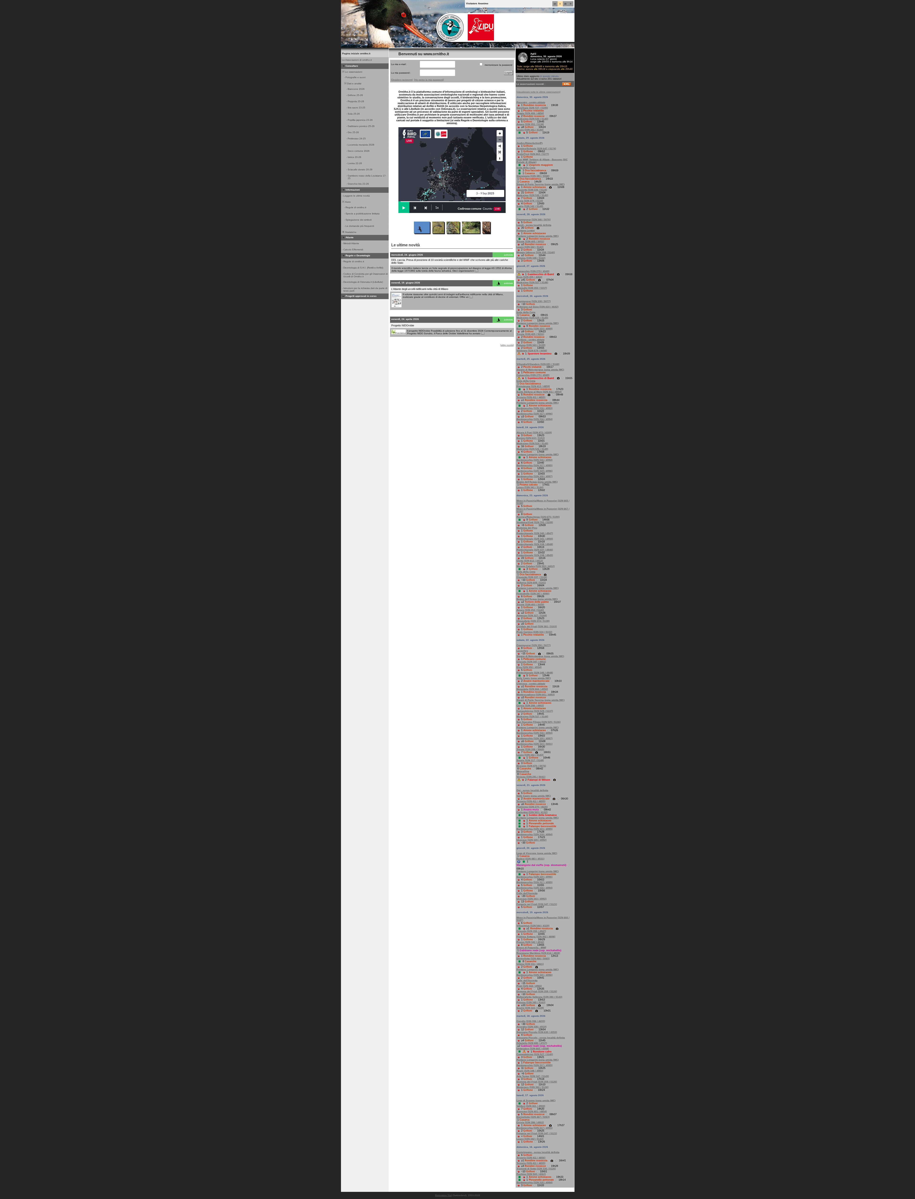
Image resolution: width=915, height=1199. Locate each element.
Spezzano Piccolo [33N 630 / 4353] (537, 1032)
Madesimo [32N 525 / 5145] (532, 317)
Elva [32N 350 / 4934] (529, 667)
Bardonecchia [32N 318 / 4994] (534, 834)
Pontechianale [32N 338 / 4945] (535, 555)
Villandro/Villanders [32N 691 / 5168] (538, 364)
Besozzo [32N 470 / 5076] (531, 765)
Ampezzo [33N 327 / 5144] (532, 615)
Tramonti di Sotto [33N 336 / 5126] (536, 1168)
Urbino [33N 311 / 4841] (530, 964)
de (565, 4)
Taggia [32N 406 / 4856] (530, 113)
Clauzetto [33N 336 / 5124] (532, 189)
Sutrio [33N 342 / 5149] (530, 206)
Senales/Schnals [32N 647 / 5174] (536, 148)
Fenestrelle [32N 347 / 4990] (533, 593)
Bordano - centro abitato (530, 339)
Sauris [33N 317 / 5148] (530, 760)
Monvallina (523, 771)
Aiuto (347, 202)
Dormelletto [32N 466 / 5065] (533, 958)
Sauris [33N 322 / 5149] (530, 1008)
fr (570, 4)
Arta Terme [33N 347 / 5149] (533, 1076)
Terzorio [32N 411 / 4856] (531, 1157)
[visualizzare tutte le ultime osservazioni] (538, 92)
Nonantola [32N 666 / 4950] (532, 689)
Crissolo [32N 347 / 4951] (531, 661)
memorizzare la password (498, 65)
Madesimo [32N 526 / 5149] (532, 449)
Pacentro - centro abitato (531, 102)
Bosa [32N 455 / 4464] (529, 277)
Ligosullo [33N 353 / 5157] (532, 288)
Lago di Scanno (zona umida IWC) (536, 1100)
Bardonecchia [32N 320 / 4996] (534, 876)
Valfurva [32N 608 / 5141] (531, 582)
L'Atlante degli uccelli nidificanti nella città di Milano (419, 289)
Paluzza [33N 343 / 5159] (531, 345)
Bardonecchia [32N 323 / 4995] (534, 829)
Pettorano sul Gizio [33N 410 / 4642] (537, 306)
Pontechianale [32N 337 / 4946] (535, 549)
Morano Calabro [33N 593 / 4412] (535, 566)
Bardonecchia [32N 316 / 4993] (534, 408)
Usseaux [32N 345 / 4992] (531, 840)
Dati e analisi (353, 83)
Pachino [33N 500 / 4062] (531, 1174)
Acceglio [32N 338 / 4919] (531, 1026)
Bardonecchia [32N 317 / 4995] (534, 465)
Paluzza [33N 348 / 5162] (531, 258)
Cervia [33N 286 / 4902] (530, 705)
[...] (476, 270)
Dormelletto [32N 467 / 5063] (533, 1117)
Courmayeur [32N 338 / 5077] (533, 301)
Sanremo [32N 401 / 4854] (532, 1111)
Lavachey (522, 650)
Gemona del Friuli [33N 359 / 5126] (537, 991)
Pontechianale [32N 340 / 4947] (535, 533)
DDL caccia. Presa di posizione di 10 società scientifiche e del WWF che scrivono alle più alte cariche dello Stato (449, 261)
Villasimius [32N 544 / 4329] (533, 925)
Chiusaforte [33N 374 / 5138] (533, 621)
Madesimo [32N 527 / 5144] (532, 716)
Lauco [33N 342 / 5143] (530, 247)
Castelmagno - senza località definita (538, 1152)
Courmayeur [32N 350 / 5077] (533, 645)
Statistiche (350, 232)
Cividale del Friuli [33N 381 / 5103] (537, 626)
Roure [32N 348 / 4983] (530, 1070)
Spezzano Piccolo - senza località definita (541, 1037)
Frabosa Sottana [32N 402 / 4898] (536, 936)
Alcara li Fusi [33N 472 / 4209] (534, 432)
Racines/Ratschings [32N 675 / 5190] (538, 517)
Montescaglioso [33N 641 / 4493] (535, 694)
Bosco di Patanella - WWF (531, 947)
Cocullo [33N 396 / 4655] (531, 1021)
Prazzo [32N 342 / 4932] (530, 942)
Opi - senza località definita (532, 790)
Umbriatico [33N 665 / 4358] (533, 1048)
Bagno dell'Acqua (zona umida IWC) (537, 482)
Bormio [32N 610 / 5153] (530, 438)
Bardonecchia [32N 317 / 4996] (534, 413)
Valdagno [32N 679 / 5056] (532, 350)
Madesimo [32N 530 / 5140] (532, 118)
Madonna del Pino (527, 527)
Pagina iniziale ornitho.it (356, 53)
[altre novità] (507, 345)
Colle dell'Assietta (527, 893)
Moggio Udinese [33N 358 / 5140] (536, 252)
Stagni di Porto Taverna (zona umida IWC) (540, 184)
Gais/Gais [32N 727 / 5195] (532, 107)
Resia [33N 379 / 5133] (530, 200)
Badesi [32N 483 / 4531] (530, 858)
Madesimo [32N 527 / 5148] (532, 282)
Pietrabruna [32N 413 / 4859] (533, 386)
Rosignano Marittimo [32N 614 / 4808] (538, 953)
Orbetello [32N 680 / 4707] (532, 1043)
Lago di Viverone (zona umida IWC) (537, 853)
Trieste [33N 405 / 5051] (530, 241)
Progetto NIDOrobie (402, 325)
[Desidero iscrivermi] (402, 79)
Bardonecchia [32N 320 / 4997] (534, 476)
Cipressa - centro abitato (531, 683)
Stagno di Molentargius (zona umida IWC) (540, 369)
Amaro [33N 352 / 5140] (530, 610)
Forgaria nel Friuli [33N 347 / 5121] (537, 904)
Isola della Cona (526, 167)
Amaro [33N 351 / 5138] (530, 124)
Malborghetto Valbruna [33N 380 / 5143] (539, 997)
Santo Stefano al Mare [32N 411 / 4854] (539, 391)
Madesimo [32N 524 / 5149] (532, 443)
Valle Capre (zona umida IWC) (534, 678)
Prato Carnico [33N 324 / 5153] (534, 632)
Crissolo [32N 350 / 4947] (531, 931)
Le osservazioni (353, 72)
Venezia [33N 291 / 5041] (531, 776)
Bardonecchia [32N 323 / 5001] (534, 744)
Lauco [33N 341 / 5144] (530, 129)
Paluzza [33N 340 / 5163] (531, 1002)
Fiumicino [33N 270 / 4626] (532, 806)
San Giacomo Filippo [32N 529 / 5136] (538, 722)
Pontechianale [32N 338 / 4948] (535, 544)
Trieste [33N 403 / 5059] (530, 604)
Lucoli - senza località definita (534, 225)
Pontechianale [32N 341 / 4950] (535, 538)
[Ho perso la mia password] (429, 79)
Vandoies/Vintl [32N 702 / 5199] (535, 522)
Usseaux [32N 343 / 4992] (531, 898)
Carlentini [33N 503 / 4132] (532, 812)
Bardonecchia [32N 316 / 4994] (534, 419)
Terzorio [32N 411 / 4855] (531, 397)
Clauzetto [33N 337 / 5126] (532, 577)
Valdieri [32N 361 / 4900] (531, 1106)
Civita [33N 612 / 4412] (530, 560)
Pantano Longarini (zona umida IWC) (538, 236)
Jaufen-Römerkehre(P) (530, 143)
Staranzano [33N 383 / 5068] (533, 176)
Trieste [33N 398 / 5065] (530, 749)
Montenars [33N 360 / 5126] (532, 1087)
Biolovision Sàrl (443, 1195)
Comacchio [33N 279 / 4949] (533, 271)
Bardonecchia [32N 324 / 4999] (534, 328)
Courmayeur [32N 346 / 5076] (533, 219)
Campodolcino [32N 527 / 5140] (535, 1054)
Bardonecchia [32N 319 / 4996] (534, 471)
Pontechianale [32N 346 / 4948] (535, 672)
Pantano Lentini (526, 230)
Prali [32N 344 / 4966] (529, 986)
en (555, 4)
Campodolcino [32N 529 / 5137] (535, 711)
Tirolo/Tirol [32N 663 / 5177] (533, 154)
